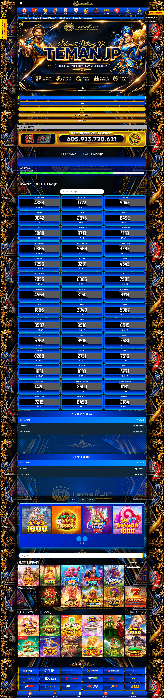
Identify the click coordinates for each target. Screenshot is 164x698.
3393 (125, 248)
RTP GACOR (82, 121)
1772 (82, 202)
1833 (82, 371)
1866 (39, 310)
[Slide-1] (84, 90)
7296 (39, 264)
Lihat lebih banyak (138, 562)
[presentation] (78, 538)
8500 (82, 386)
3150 (82, 294)
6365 (82, 279)
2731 (82, 356)
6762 (39, 340)
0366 (39, 248)
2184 (124, 402)
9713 (82, 233)
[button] (80, 543)
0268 (39, 356)
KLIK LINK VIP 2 (151, 22)
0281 (82, 264)
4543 (125, 264)
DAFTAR (82, 103)
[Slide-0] (80, 90)
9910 (82, 325)
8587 (39, 325)
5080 (39, 233)
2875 (82, 218)
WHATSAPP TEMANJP (82, 115)
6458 (82, 402)
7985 (125, 279)
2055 (39, 279)
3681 (124, 340)
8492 (125, 218)
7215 (39, 402)
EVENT (73, 500)
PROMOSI (82, 109)
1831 (39, 371)
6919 (124, 325)
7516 (124, 356)
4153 (124, 233)
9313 (124, 294)
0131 (125, 386)
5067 (125, 310)
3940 (82, 310)
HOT (83, 500)
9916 (82, 340)
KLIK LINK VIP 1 (151, 17)
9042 (125, 202)
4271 (124, 371)
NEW (91, 500)
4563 (39, 294)
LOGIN (82, 98)
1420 (39, 386)
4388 (39, 202)
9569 (82, 248)
